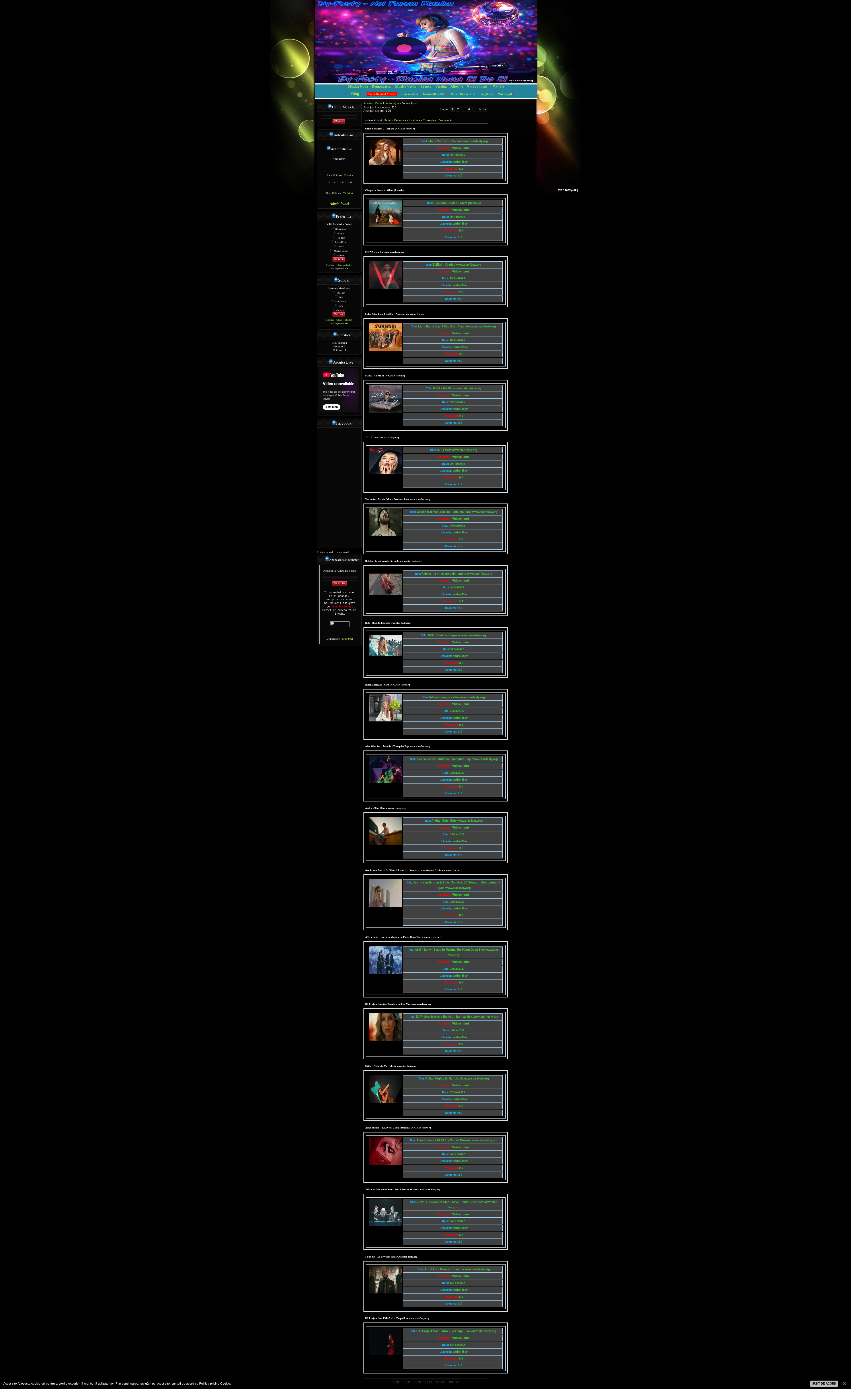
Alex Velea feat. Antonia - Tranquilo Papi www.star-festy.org (397, 746)
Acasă (367, 103)
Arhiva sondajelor (344, 264)
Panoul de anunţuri (387, 103)
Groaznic (340, 309)
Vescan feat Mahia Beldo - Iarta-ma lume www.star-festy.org (397, 499)
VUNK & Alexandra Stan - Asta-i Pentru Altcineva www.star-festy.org (402, 1189)
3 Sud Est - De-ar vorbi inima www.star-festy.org (391, 1256)
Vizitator (348, 175)
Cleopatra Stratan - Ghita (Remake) (384, 190)
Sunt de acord (824, 1383)
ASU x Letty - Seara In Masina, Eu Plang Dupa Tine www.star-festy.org (403, 937)
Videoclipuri (477, 86)
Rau (341, 305)
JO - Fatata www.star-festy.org (382, 437)
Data (387, 120)
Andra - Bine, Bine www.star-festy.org (385, 808)
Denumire (400, 120)
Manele (498, 86)
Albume (456, 86)
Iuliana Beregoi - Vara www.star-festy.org (387, 684)
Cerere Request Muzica (382, 94)
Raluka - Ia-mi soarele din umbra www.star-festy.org (393, 561)
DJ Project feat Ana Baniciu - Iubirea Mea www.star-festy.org (398, 1004)
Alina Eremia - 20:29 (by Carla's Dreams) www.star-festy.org (398, 1127)
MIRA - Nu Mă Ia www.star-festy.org (385, 375)
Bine (341, 296)
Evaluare (414, 120)
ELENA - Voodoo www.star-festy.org (384, 252)
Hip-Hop (341, 237)
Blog (355, 94)
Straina (340, 246)
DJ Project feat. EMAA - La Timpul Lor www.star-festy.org (397, 1318)
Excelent (341, 292)
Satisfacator (341, 301)
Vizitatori (348, 193)
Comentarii (430, 120)
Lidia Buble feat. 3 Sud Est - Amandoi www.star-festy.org (395, 314)
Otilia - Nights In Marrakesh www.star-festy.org (391, 1066)
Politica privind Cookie (214, 1383)
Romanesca (340, 228)
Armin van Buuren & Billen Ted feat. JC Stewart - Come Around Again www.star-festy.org (413, 870)
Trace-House (341, 241)
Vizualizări (446, 120)
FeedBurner (347, 638)
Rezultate (330, 264)
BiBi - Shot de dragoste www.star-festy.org (388, 622)
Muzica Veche (341, 250)
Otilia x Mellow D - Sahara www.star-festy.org (390, 128)
